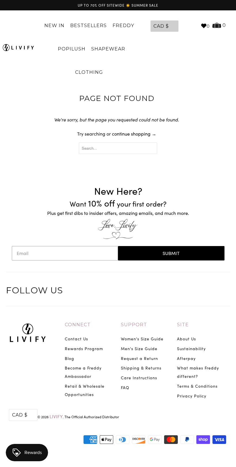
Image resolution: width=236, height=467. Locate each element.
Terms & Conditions (197, 386)
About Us (186, 339)
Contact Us (76, 339)
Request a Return (139, 358)
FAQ (125, 387)
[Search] (193, 25)
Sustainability (191, 348)
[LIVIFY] (18, 47)
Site (183, 324)
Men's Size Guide (139, 348)
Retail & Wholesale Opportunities (84, 390)
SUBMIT (171, 253)
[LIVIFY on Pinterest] (209, 291)
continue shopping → (134, 134)
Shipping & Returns (141, 368)
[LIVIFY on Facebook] (196, 291)
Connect (78, 324)
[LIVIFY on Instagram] (222, 291)
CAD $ (161, 26)
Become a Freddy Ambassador (83, 372)
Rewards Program (84, 348)
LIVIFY (56, 416)
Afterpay (186, 358)
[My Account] (184, 25)
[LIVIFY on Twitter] (183, 291)
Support (134, 324)
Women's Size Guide (142, 339)
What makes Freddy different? (198, 372)
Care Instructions (139, 377)
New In (54, 25)
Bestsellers (88, 25)
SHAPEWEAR (108, 49)
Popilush (71, 49)
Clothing (89, 72)
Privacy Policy (191, 396)
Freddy (124, 25)
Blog (69, 358)
